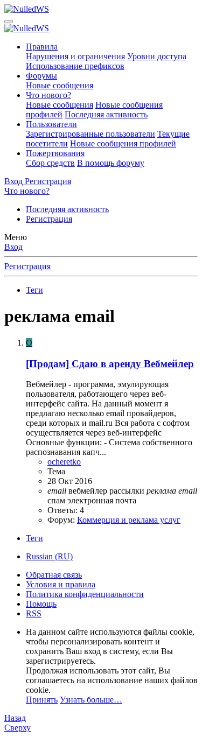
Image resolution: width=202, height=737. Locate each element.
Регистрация (49, 218)
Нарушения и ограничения (75, 56)
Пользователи (51, 124)
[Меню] (8, 21)
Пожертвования (55, 153)
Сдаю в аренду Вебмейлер (110, 363)
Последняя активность (106, 114)
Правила (42, 46)
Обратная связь (54, 574)
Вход (13, 246)
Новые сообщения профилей (123, 143)
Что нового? (48, 95)
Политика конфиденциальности (85, 594)
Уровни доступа (156, 56)
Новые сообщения (59, 85)
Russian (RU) (49, 556)
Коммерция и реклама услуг (128, 519)
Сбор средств (50, 162)
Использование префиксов (75, 66)
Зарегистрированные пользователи (90, 133)
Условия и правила (60, 584)
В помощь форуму (110, 162)
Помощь (41, 603)
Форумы (41, 75)
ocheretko (64, 461)
